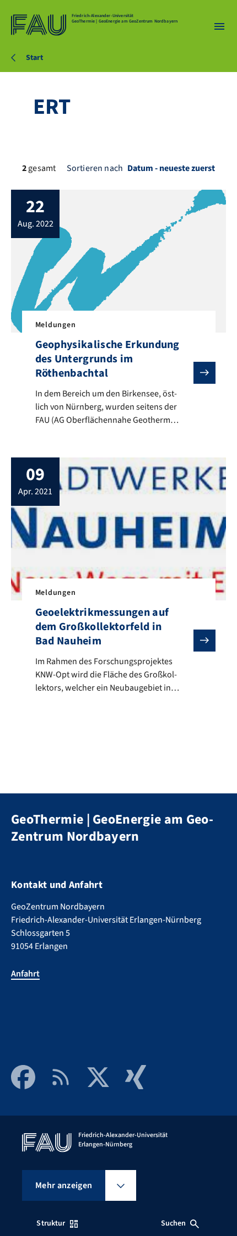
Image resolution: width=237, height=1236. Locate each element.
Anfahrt (25, 974)
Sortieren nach (95, 168)
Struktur (50, 1223)
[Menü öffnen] (219, 26)
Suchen (173, 1223)
